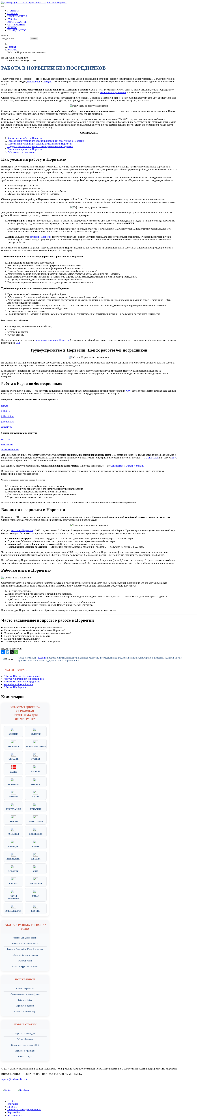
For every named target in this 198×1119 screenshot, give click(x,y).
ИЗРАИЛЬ (35, 771)
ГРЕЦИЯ (35, 759)
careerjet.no (7, 427)
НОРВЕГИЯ (35, 809)
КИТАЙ (35, 896)
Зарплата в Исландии (25, 1033)
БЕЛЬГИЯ (36, 734)
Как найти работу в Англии (18, 684)
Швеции (47, 81)
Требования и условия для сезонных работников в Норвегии (39, 143)
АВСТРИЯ (13, 734)
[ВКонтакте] (3, 652)
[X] (12, 652)
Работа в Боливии (25, 1039)
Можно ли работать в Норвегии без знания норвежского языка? (37, 633)
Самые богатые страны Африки (25, 994)
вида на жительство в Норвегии (52, 340)
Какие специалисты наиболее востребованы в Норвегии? (34, 630)
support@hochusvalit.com (14, 1079)
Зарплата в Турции (25, 1006)
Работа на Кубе (25, 1056)
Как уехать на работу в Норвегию (25, 138)
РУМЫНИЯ (13, 834)
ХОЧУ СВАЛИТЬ (16, 21)
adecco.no (6, 439)
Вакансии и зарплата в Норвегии (25, 149)
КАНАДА (13, 883)
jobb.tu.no (6, 411)
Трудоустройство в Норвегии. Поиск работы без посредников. (40, 146)
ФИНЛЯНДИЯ (35, 834)
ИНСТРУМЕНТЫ (17, 16)
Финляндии (33, 81)
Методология (14, 1115)
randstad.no (7, 444)
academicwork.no (10, 449)
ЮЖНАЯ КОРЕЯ (13, 911)
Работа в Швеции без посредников (22, 676)
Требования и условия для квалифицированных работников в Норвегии (45, 141)
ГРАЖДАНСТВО (16, 30)
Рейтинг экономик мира (25, 1011)
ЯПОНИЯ (35, 911)
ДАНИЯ (13, 772)
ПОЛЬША (13, 821)
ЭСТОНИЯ (13, 871)
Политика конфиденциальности (24, 1109)
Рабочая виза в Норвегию (20, 152)
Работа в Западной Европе (25, 938)
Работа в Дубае (25, 1000)
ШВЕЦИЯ (35, 859)
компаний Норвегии (40, 236)
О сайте (11, 1101)
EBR (173, 457)
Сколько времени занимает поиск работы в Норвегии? (33, 641)
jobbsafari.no (7, 416)
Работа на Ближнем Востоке (25, 955)
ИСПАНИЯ (13, 784)
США (35, 871)
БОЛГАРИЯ (13, 746)
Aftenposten (117, 465)
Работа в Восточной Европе (25, 943)
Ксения (42, 657)
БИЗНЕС (12, 27)
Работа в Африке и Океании (25, 966)
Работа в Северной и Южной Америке (25, 949)
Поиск (4, 35)
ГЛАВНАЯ (13, 10)
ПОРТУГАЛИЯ (35, 821)
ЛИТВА (35, 797)
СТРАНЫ (12, 13)
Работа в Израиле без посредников (22, 681)
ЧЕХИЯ (35, 846)
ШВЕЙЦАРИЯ (13, 859)
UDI (17, 342)
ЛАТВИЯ (13, 797)
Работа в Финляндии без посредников (24, 678)
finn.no (4, 405)
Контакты (12, 1104)
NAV (128, 390)
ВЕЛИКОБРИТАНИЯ (36, 746)
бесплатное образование (113, 92)
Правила (12, 1106)
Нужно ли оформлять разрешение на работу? (27, 636)
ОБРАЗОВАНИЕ (16, 24)
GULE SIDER (151, 457)
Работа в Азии (25, 961)
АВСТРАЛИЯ (35, 883)
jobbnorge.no (7, 421)
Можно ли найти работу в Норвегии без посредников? (33, 627)
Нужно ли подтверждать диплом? (22, 638)
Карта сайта (13, 1112)
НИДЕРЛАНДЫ (13, 809)
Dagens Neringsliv (135, 465)
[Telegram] (7, 652)
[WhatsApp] (16, 652)
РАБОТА (12, 19)
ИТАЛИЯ (35, 784)
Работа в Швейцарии (15, 687)
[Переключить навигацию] (2, 6)
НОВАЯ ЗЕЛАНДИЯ (13, 897)
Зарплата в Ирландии (25, 1051)
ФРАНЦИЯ (13, 846)
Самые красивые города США (25, 1045)
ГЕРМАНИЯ (13, 759)
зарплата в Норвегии (22, 530)
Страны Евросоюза (25, 988)
